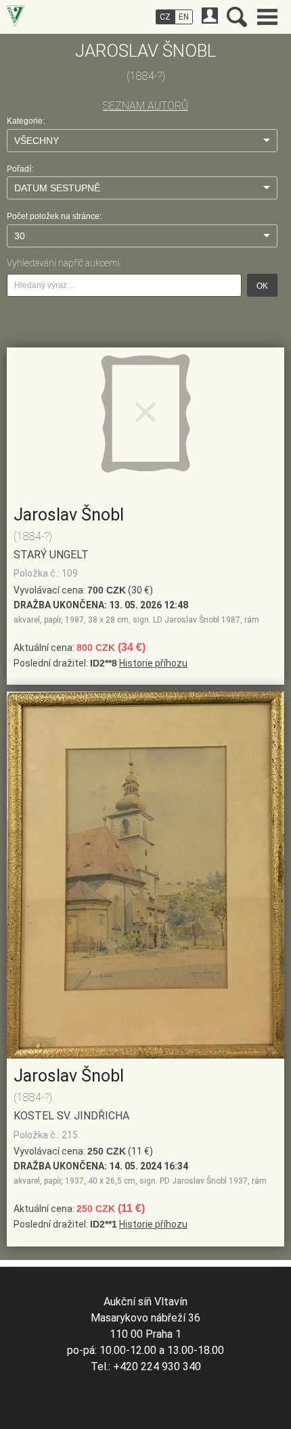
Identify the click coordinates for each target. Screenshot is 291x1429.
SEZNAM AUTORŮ (145, 105)
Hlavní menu (267, 17)
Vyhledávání (237, 17)
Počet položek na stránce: (54, 216)
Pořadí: (20, 169)
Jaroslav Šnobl (69, 515)
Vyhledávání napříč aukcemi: (64, 263)
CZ (165, 17)
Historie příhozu (153, 663)
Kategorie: (26, 121)
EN (184, 17)
